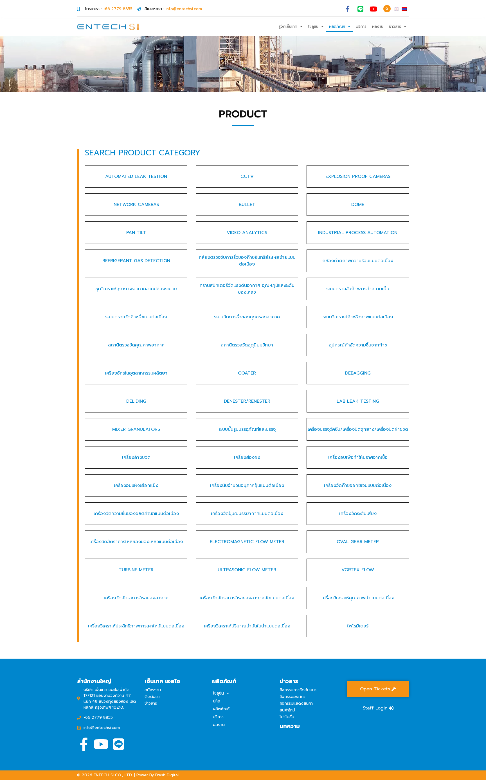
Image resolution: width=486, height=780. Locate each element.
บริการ (361, 27)
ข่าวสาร (395, 27)
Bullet (247, 204)
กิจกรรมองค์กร (292, 697)
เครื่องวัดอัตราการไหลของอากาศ (136, 598)
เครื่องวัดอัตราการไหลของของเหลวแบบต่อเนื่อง (136, 541)
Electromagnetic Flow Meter (247, 541)
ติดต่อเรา (152, 697)
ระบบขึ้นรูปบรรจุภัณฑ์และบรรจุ (247, 429)
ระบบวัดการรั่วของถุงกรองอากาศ (247, 317)
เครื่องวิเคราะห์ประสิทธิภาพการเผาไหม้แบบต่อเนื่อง (136, 626)
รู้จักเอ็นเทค (288, 27)
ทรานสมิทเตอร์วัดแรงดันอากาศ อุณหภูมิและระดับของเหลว (247, 289)
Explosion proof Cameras (357, 176)
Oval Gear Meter (358, 541)
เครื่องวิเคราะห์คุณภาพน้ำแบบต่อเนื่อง (357, 598)
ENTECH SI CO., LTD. (113, 775)
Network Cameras (136, 204)
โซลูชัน (313, 27)
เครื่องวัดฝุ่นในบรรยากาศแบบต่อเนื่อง (247, 513)
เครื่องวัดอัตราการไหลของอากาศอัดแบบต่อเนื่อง (247, 598)
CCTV (247, 176)
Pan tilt (136, 232)
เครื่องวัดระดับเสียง (358, 513)
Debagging (358, 373)
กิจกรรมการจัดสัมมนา (298, 690)
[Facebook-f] (347, 9)
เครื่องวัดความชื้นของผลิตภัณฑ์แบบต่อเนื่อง (136, 513)
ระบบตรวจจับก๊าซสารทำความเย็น (357, 288)
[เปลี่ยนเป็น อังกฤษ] (396, 9)
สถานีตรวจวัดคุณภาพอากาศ (136, 345)
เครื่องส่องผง (247, 457)
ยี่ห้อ (216, 701)
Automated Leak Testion (136, 176)
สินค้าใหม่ (287, 710)
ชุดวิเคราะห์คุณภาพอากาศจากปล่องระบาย (136, 288)
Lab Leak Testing (358, 401)
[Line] (360, 9)
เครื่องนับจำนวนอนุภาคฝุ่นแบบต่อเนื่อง (247, 485)
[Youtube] (373, 9)
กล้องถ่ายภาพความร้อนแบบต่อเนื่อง (357, 260)
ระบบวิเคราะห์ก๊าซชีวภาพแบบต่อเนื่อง (358, 317)
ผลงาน (377, 27)
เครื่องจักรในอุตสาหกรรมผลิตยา (136, 373)
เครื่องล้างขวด (136, 457)
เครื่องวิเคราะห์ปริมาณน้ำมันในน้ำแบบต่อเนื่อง (247, 626)
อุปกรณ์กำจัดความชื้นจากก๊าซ (358, 345)
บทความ (290, 726)
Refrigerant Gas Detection (136, 260)
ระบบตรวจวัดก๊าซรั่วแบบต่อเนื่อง (136, 317)
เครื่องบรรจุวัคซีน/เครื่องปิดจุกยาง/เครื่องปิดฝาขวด (358, 429)
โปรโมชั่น (287, 717)
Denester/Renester (247, 401)
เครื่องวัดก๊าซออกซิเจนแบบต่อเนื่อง (358, 485)
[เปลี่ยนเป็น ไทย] (404, 9)
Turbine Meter (136, 569)
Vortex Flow (357, 569)
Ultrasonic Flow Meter (247, 569)
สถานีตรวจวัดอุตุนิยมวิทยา (247, 345)
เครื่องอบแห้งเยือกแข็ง (136, 485)
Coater (247, 373)
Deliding (136, 401)
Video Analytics (247, 232)
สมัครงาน (153, 690)
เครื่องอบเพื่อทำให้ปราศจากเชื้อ (358, 457)
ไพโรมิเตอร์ (357, 626)
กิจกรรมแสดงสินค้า (296, 703)
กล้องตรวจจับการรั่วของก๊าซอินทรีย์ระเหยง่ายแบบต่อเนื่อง (247, 260)
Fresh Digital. (167, 775)
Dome (357, 204)
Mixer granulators (136, 429)
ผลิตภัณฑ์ (337, 27)
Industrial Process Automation (357, 232)
